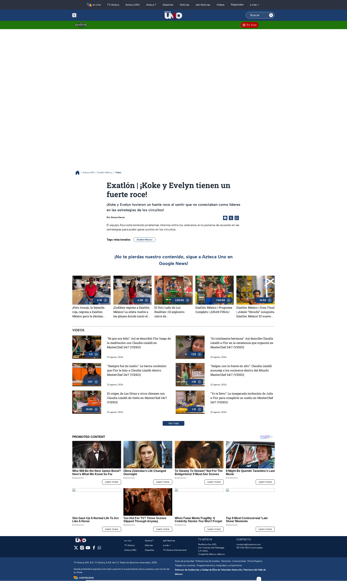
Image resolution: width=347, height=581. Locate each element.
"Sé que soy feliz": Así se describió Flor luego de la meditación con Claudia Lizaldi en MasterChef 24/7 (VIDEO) (139, 342)
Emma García (118, 217)
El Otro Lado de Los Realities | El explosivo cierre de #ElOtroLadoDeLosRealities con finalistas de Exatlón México (172, 312)
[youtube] (88, 549)
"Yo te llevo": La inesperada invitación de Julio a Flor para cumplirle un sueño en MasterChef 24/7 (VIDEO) (241, 397)
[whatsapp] (99, 548)
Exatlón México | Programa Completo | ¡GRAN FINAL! (213, 310)
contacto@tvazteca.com (248, 544)
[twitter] (76, 549)
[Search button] (271, 15)
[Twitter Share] (231, 218)
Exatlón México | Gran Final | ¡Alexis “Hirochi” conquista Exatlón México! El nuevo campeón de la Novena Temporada (255, 312)
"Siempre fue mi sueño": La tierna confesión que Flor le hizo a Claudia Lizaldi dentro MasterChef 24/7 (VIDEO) (136, 370)
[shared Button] (237, 218)
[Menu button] (86, 15)
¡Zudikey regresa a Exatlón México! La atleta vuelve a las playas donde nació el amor (131, 312)
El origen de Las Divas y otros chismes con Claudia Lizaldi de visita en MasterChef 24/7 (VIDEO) (137, 397)
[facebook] (94, 549)
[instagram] (82, 549)
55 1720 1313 (242, 547)
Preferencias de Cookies (208, 561)
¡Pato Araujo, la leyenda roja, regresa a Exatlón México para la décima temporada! (88, 312)
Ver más (173, 423)
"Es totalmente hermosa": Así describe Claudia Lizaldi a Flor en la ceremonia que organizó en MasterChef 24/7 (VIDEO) (241, 342)
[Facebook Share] (225, 218)
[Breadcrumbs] (79, 172)
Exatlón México (144, 239)
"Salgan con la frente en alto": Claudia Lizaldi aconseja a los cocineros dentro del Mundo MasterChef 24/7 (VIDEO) (241, 370)
